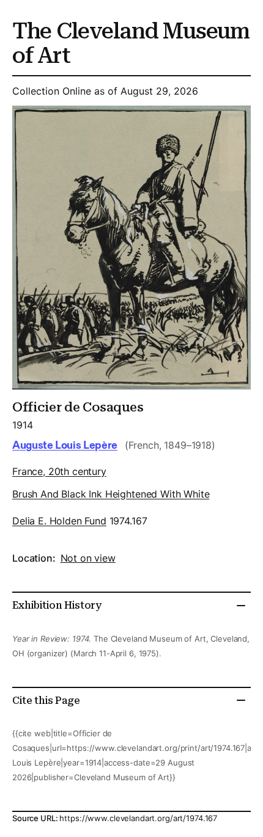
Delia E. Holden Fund (59, 521)
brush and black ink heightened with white (110, 494)
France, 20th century (59, 471)
